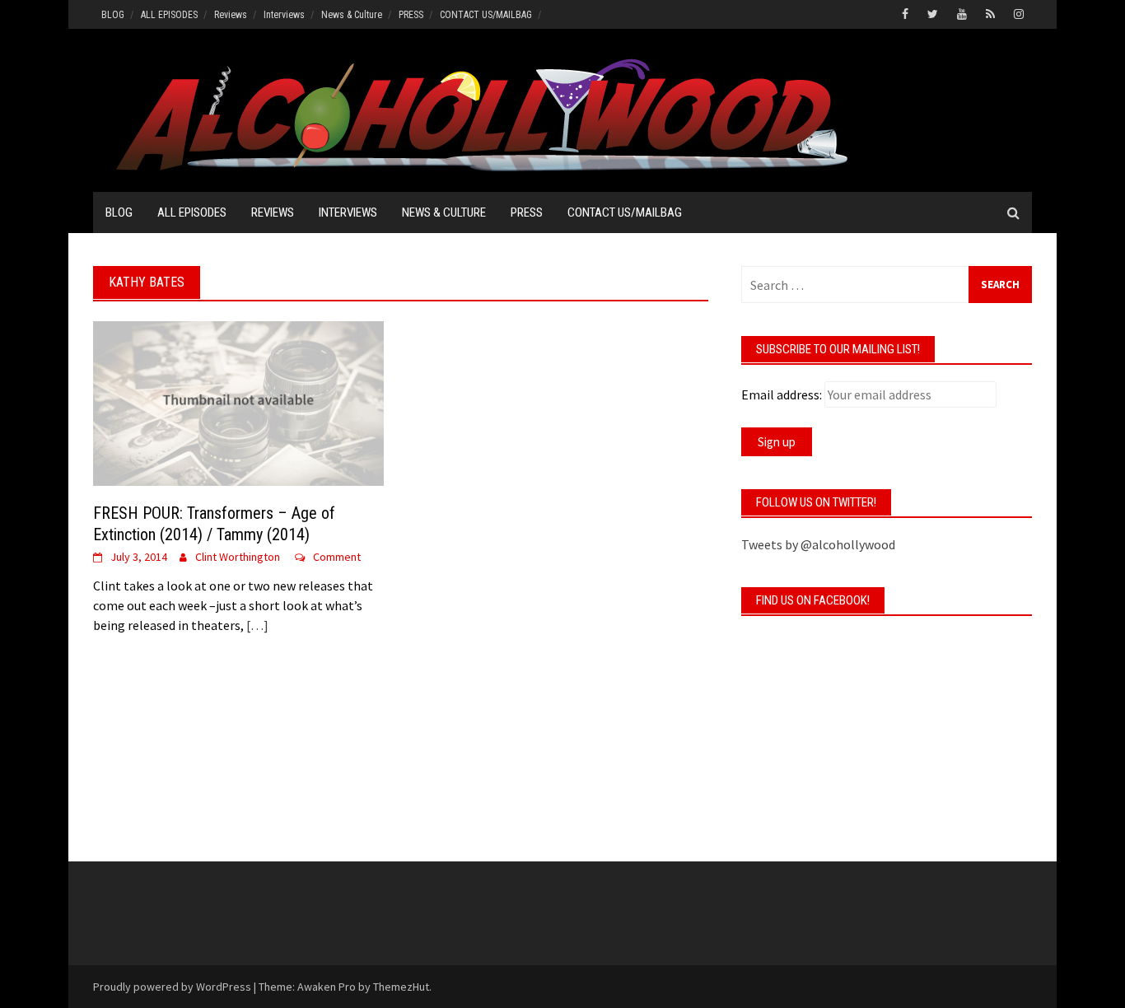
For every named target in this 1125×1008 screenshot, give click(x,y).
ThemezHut (401, 986)
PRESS (411, 15)
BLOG (112, 15)
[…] (256, 625)
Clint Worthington (237, 556)
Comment (337, 556)
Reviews (230, 15)
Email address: (781, 394)
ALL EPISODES (169, 15)
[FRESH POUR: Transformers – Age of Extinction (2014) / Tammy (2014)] (238, 402)
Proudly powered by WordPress (172, 986)
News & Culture (351, 15)
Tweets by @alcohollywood (818, 544)
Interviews (284, 15)
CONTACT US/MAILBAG (486, 15)
